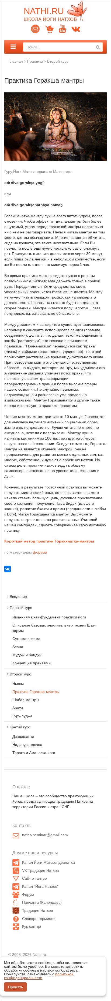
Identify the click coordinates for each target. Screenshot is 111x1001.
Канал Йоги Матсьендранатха (48, 862)
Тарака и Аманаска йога (33, 753)
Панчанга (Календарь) (42, 902)
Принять (15, 987)
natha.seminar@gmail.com (45, 835)
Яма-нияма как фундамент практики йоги (49, 617)
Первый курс (21, 607)
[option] (55, 126)
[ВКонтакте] (7, 569)
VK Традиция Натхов (40, 870)
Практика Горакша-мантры (36, 691)
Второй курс (57, 61)
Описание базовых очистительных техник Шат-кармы (54, 628)
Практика (35, 61)
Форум (28, 894)
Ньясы (18, 683)
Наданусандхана (27, 744)
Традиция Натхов (37, 910)
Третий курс (20, 727)
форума (40, 552)
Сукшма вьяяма (26, 639)
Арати (17, 708)
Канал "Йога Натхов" (40, 886)
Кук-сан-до (31, 926)
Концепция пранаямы (31, 663)
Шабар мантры (25, 700)
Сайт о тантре (34, 878)
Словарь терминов (38, 918)
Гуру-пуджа (22, 716)
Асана (17, 647)
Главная (15, 61)
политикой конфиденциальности (39, 976)
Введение (18, 596)
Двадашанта (23, 736)
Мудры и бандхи (26, 655)
